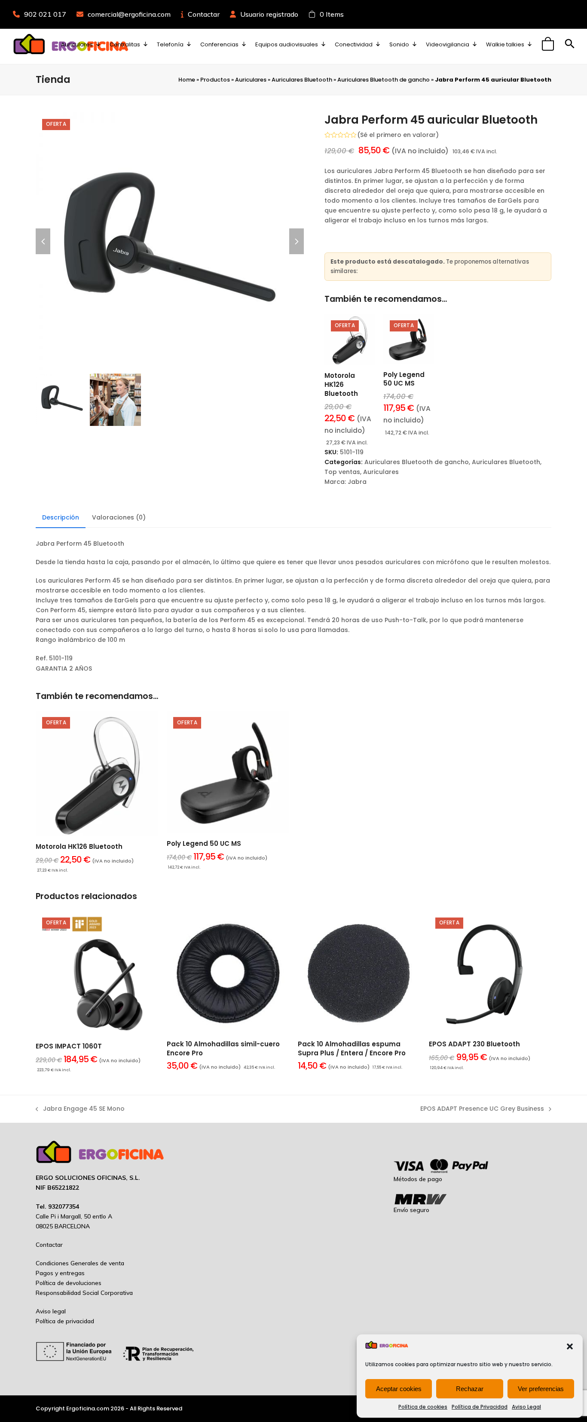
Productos (215, 80)
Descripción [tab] (60, 517)
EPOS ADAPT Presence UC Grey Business (482, 1109)
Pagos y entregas (60, 1273)
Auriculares (250, 80)
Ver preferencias (541, 1388)
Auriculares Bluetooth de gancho (383, 80)
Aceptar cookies (399, 1388)
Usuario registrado (269, 14)
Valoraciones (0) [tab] (119, 517)
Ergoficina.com (87, 1408)
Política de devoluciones (68, 1283)
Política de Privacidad (480, 1406)
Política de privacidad (65, 1321)
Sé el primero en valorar (398, 135)
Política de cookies (422, 1406)
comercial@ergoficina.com (129, 14)
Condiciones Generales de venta (80, 1263)
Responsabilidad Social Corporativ (82, 1293)
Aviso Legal (526, 1406)
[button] (570, 1346)
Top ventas (342, 472)
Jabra (357, 481)
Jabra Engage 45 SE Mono (80, 1109)
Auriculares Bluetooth (302, 80)
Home (186, 80)
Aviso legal (51, 1311)
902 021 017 (45, 14)
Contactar (204, 14)
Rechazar (469, 1388)
